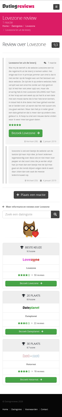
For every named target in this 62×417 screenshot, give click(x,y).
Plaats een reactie (33, 195)
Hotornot (31, 364)
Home (5, 409)
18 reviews (39, 371)
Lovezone (36, 44)
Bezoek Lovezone (23, 133)
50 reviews (39, 275)
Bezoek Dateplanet (29, 331)
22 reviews (39, 323)
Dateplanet (31, 316)
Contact (44, 409)
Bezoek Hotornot (29, 379)
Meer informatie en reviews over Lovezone (27, 207)
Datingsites (16, 409)
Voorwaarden (31, 409)
